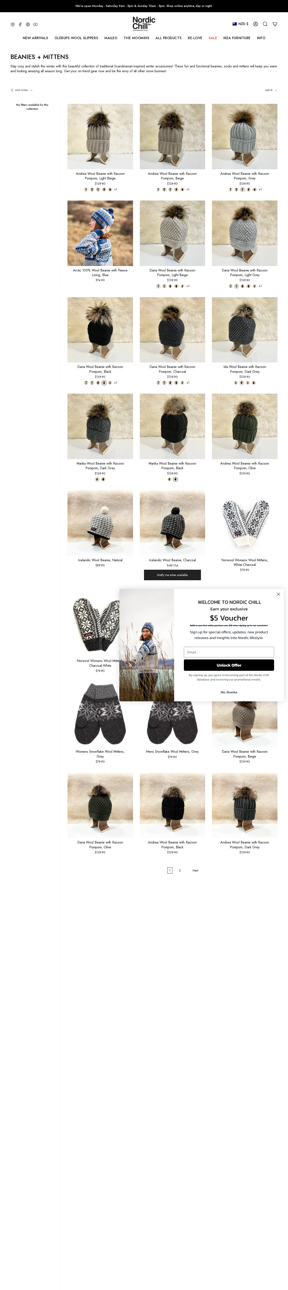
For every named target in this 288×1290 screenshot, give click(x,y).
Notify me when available (172, 575)
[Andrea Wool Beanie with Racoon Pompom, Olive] (244, 426)
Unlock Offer (229, 665)
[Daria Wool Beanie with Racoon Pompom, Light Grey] (244, 233)
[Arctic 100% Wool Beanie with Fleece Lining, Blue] (100, 233)
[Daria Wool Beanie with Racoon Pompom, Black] (100, 330)
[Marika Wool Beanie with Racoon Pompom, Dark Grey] (100, 426)
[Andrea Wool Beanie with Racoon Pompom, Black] (172, 805)
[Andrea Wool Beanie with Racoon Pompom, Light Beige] (100, 136)
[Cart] (275, 24)
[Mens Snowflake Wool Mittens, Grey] (172, 714)
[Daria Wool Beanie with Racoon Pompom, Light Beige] (172, 233)
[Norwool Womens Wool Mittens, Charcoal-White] (100, 624)
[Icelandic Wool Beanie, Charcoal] (172, 523)
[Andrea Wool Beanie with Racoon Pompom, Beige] (172, 136)
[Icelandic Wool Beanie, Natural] (100, 523)
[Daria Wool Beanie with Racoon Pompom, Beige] (244, 714)
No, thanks (229, 692)
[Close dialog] (278, 594)
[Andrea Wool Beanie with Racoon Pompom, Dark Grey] (244, 805)
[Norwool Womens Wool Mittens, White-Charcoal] (244, 523)
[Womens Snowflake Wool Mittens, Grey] (100, 714)
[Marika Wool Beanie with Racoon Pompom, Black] (172, 426)
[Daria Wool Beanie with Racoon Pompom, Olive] (100, 805)
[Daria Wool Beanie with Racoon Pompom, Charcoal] (172, 330)
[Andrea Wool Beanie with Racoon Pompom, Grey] (244, 136)
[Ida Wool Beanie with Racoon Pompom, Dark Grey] (244, 330)
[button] (111, 38)
